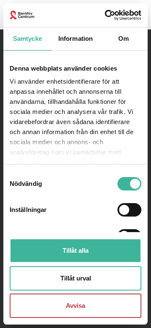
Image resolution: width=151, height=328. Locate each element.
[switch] (129, 210)
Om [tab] (123, 38)
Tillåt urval (75, 278)
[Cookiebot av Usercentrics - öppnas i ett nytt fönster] (106, 15)
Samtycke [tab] (27, 38)
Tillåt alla (75, 250)
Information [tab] (75, 38)
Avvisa (75, 305)
